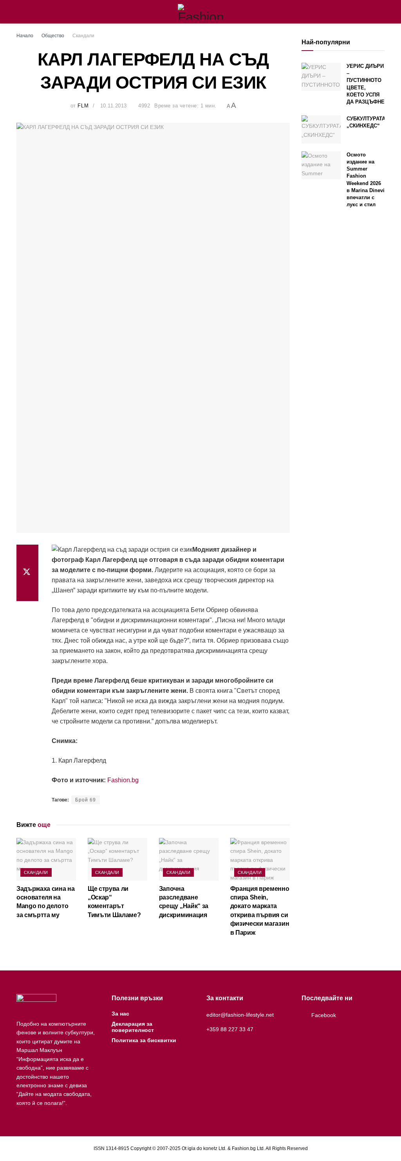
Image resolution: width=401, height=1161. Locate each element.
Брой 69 (85, 800)
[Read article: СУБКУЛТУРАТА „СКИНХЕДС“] (321, 129)
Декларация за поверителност (133, 1027)
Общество (53, 35)
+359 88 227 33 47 (229, 1029)
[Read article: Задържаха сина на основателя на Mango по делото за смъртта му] (46, 859)
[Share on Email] (27, 591)
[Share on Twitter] (27, 572)
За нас (120, 1013)
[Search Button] (381, 12)
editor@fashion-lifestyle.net (240, 1015)
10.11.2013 (113, 106)
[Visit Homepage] (201, 12)
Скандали (83, 35)
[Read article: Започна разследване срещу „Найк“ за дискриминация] (189, 859)
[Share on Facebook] (27, 554)
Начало (24, 35)
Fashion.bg (123, 780)
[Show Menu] (19, 12)
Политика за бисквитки (144, 1040)
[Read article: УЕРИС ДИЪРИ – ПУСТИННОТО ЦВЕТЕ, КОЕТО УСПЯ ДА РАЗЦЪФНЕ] (321, 77)
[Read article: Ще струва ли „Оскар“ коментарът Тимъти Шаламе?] (117, 859)
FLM (83, 106)
